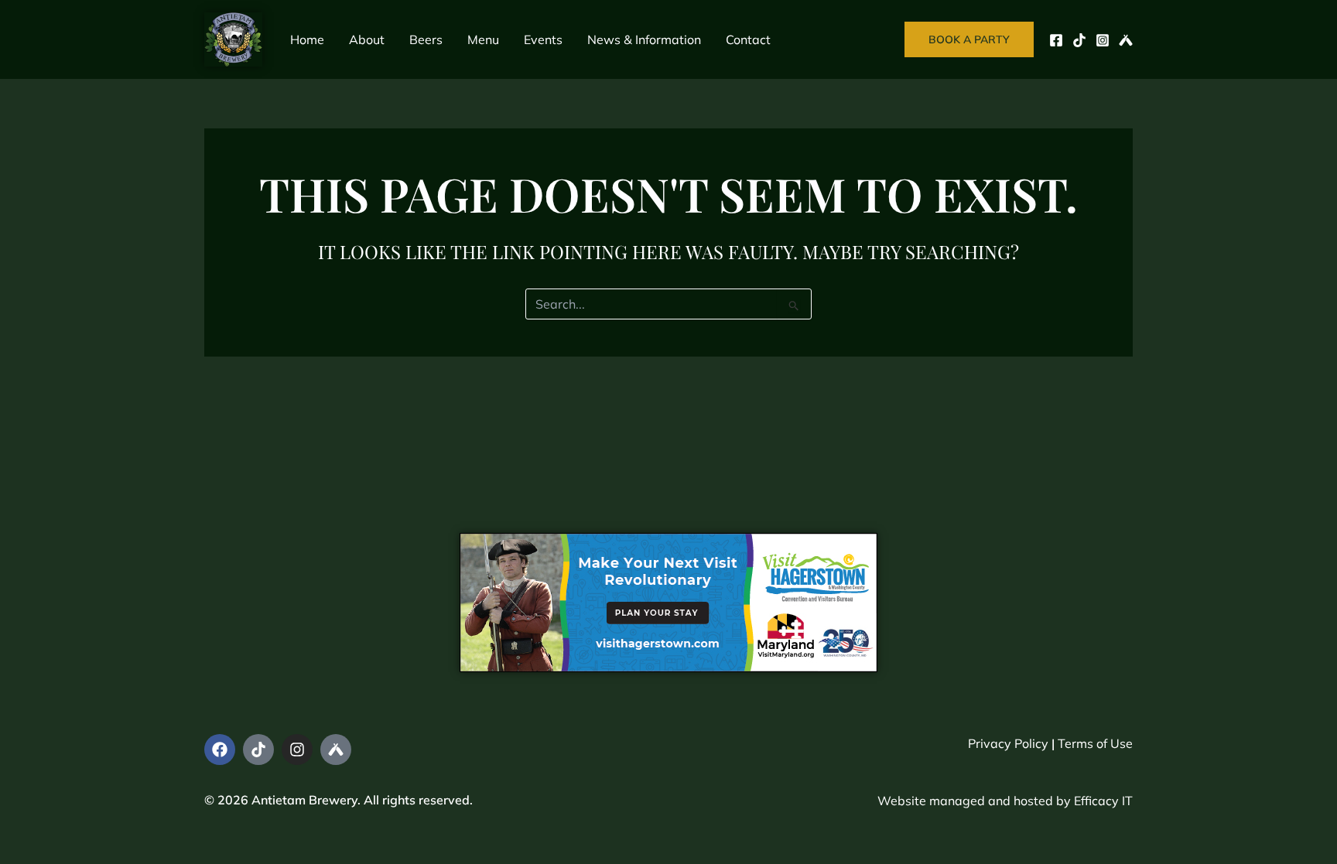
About (367, 39)
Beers (426, 39)
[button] (969, 39)
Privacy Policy (1008, 743)
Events (543, 39)
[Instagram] (1103, 40)
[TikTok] (1079, 40)
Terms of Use (1095, 743)
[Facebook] (1056, 40)
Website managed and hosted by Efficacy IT (1005, 800)
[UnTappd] (1126, 40)
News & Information (644, 39)
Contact (748, 39)
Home (307, 39)
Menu (483, 39)
